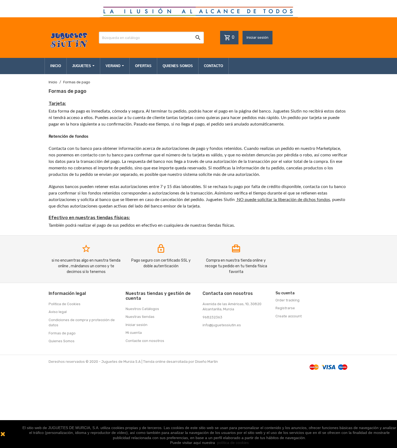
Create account (288, 316)
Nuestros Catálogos (142, 309)
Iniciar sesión (257, 37)
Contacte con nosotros (145, 341)
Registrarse (285, 308)
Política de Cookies (64, 304)
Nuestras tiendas (140, 317)
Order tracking (287, 300)
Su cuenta (285, 293)
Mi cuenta (134, 333)
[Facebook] (207, 337)
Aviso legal (58, 312)
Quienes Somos (62, 341)
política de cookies (233, 442)
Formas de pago (62, 333)
